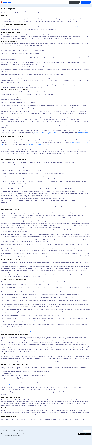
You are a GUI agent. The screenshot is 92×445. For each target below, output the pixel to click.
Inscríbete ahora (86, 2)
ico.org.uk (76, 320)
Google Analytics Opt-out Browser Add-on (39, 156)
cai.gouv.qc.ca (31, 321)
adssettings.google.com (83, 132)
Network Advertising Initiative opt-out (44, 134)
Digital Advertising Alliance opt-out (67, 134)
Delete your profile (6, 384)
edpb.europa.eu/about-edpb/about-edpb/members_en (29, 320)
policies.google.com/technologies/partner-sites (44, 132)
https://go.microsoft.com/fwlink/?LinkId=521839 (37, 144)
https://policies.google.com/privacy (66, 156)
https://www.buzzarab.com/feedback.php (72, 26)
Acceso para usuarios (74, 2)
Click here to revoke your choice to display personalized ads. (16, 332)
